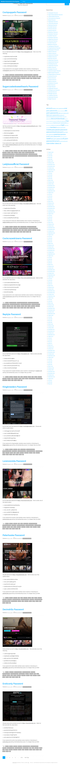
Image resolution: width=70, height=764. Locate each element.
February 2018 (51, 325)
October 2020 (51, 273)
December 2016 (51, 350)
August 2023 (50, 213)
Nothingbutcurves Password (54, 90)
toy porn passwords (63, 141)
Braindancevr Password (53, 32)
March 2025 (50, 180)
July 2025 (50, 173)
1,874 (22, 757)
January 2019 (50, 306)
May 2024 (50, 197)
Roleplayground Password (53, 49)
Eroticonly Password (13, 683)
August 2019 (50, 297)
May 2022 (50, 239)
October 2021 (51, 252)
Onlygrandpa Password (53, 88)
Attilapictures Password (53, 39)
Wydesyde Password (52, 76)
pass (11, 78)
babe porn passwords (63, 113)
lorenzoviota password (20, 525)
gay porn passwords (49, 123)
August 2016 (50, 357)
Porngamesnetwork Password (54, 48)
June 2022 (50, 238)
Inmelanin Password (52, 42)
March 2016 (50, 366)
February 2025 (51, 182)
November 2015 (51, 373)
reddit (23, 152)
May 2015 (50, 383)
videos (10, 157)
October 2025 (51, 168)
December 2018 (51, 308)
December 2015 (51, 371)
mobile (8, 78)
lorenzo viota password (33, 523)
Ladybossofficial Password (16, 164)
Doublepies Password (52, 69)
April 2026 (50, 159)
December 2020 (51, 269)
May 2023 (50, 218)
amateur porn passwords (58, 108)
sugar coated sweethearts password (8, 154)
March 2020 (50, 285)
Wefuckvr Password (52, 81)
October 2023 (51, 210)
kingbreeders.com (39, 451)
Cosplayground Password (53, 46)
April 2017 (50, 343)
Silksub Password (51, 84)
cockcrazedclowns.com (36, 304)
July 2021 (50, 257)
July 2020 (50, 278)
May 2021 (50, 261)
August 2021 (50, 255)
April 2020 (50, 283)
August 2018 (50, 315)
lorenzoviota (14, 525)
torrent (18, 231)
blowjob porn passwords (56, 116)
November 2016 (51, 352)
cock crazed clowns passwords (33, 302)
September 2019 (51, 296)
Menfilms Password (52, 67)
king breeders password (30, 449)
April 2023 (50, 220)
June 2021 (50, 259)
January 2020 (51, 289)
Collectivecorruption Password (54, 70)
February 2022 (51, 245)
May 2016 (50, 362)
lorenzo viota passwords (7, 525)
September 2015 (51, 376)
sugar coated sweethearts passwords (22, 154)
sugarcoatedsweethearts (33, 154)
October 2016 (51, 354)
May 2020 (50, 282)
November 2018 (51, 310)
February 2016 (51, 368)
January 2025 (50, 183)
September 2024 (51, 190)
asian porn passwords (61, 110)
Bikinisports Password (52, 44)
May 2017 (50, 341)
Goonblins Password (52, 35)
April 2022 (50, 241)
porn (31, 78)
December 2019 (51, 290)
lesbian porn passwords (56, 125)
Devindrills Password (13, 609)
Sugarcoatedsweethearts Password (20, 86)
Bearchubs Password (52, 58)
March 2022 (50, 243)
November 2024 (51, 187)
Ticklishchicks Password (53, 65)
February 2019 (51, 304)
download (33, 76)
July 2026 (50, 154)
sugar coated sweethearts (30, 152)
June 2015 (50, 382)
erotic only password (26, 746)
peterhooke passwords (6, 601)
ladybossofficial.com (6, 230)
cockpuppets (36, 74)
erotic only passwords (34, 746)
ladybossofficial (15, 228)
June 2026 (50, 155)
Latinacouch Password (52, 41)
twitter (7, 157)
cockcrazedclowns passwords (26, 304)
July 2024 (50, 194)
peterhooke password (38, 599)
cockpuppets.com (24, 76)
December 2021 (51, 248)
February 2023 (51, 224)
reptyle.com (5, 380)
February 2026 (51, 162)
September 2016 (51, 355)
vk (12, 157)
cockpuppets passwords (15, 76)
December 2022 (51, 227)
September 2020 (51, 275)
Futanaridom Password (52, 34)
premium (34, 78)
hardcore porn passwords (60, 123)
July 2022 (50, 236)
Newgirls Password (52, 98)
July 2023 (50, 215)
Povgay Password (51, 86)
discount (29, 76)
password (18, 78)
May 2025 (50, 176)
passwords (23, 78)
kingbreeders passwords (31, 451)
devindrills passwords (14, 673)
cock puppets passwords (28, 74)
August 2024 (50, 192)
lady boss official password (31, 226)
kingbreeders (14, 451)
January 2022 (50, 247)
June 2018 (50, 318)
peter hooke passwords (25, 599)
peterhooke (32, 599)
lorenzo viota (26, 523)
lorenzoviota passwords (29, 525)
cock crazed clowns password (22, 302)
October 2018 (51, 311)
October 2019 (51, 294)
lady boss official (23, 226)
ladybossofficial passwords (33, 228)
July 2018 (50, 317)
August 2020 (50, 276)
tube (3, 157)
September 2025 (51, 169)
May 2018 (50, 320)
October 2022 (51, 231)
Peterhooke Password (13, 535)
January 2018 (50, 327)
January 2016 (50, 369)
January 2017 (50, 348)
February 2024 (51, 203)
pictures (27, 78)
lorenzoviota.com (37, 525)
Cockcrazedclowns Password (17, 238)
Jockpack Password (52, 79)
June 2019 (50, 301)
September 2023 (51, 211)
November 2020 (51, 271)
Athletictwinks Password (53, 60)
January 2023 (50, 225)
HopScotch (15, 762)
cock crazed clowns (13, 302)
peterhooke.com (14, 601)
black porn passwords (52, 115)
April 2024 (50, 199)
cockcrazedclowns (6, 304)
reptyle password (32, 378)
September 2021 (51, 254)
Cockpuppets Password (14, 12)
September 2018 (51, 313)
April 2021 (50, 262)
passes (15, 78)
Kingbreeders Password (15, 387)
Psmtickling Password (52, 63)
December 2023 (51, 206)
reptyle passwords (39, 378)
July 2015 (50, 380)
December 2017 (51, 329)
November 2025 (51, 166)
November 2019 (51, 292)
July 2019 (50, 299)
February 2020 (51, 287)
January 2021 (50, 268)
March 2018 (50, 324)
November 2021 (51, 250)
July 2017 (50, 338)
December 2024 (51, 185)
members (4, 78)
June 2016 (50, 361)
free (37, 76)
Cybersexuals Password (53, 97)
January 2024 (51, 204)
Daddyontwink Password (53, 62)
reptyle (27, 378)
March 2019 (50, 303)
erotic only (20, 746)
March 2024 (50, 201)
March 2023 (50, 222)
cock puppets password (19, 74)
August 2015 (50, 378)
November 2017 (51, 331)
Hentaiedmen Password (53, 83)
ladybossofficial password (23, 228)
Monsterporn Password (53, 37)
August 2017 (50, 336)
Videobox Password (52, 53)
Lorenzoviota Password (14, 461)
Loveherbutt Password (52, 95)
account (7, 74)
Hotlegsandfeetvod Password (54, 74)
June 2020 (50, 280)
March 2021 (50, 264)
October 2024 (51, 189)
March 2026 (50, 161)
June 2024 (50, 196)
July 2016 (50, 359)
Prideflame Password (52, 56)
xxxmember (20, 15)
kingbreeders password (21, 451)
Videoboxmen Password (53, 55)
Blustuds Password (52, 77)
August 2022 (50, 234)
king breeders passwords (7, 451)
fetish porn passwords (61, 121)
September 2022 (51, 232)
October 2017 (51, 332)
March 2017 (50, 345)
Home (24, 1)
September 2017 (51, 334)
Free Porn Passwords (28, 15)
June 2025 (50, 175)
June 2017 (50, 339)
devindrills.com (21, 673)
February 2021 (51, 266)
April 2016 (50, 364)
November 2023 (51, 208)
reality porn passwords (63, 136)
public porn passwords (53, 136)
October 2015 (51, 375)
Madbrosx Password (52, 51)
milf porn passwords (61, 127)
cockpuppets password (6, 76)
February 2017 (51, 346)
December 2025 (51, 164)
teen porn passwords (57, 138)
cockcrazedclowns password (15, 304)
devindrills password (6, 673)
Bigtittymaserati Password (53, 72)
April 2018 (50, 322)
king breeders (23, 449)
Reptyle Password (12, 314)
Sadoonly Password (52, 30)
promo (39, 78)
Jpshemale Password (52, 91)
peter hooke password (16, 599)
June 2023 (50, 217)
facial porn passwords (53, 121)
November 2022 (51, 229)
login (40, 76)
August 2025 (50, 171)
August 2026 (50, 152)
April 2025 (50, 178)
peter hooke (9, 599)
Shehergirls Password (52, 93)
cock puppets (12, 74)
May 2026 (50, 157)
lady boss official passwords (7, 228)
